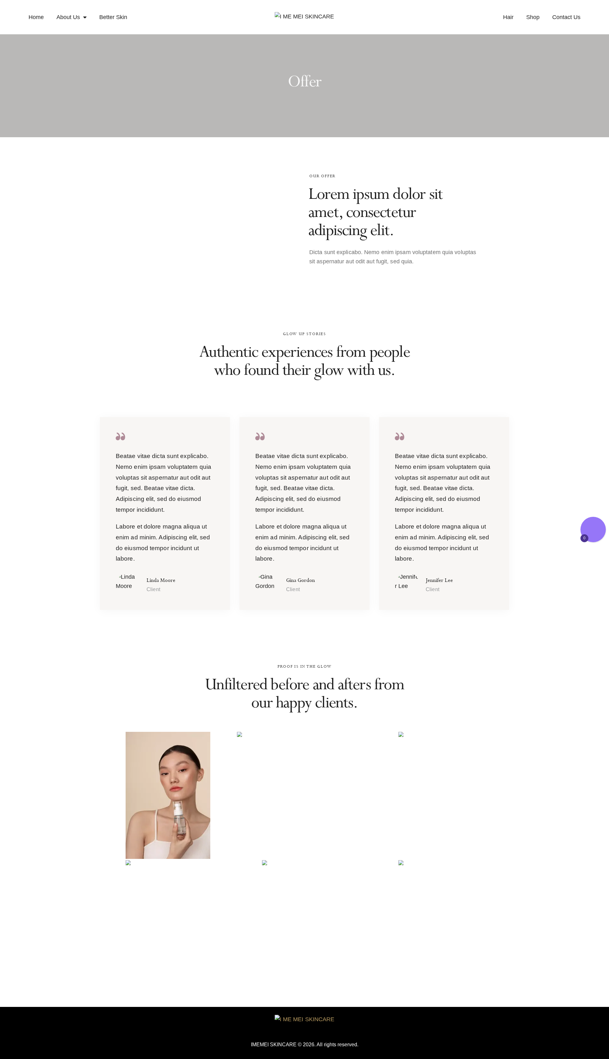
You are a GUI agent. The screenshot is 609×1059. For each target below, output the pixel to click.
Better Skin (113, 17)
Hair (508, 17)
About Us (68, 17)
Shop (533, 17)
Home (36, 17)
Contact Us (566, 17)
